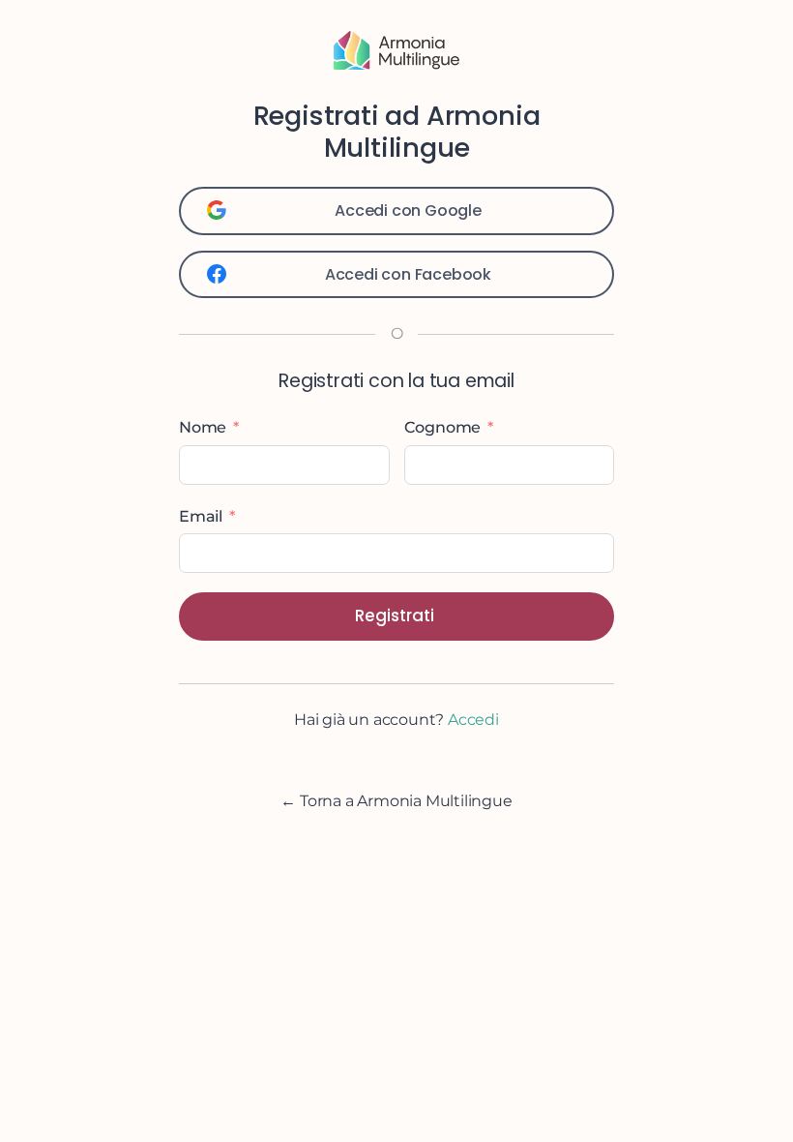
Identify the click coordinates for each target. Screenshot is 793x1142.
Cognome (443, 427)
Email (200, 516)
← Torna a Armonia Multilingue (396, 801)
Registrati (394, 615)
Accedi (473, 719)
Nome (202, 427)
